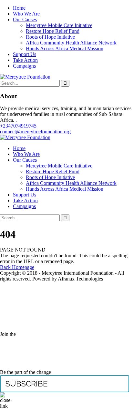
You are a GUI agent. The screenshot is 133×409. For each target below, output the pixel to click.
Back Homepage (17, 267)
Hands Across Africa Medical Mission (64, 48)
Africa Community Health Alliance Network (71, 42)
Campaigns (24, 66)
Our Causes (25, 19)
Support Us (24, 54)
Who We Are (26, 13)
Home (19, 8)
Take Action (25, 60)
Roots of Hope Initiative (50, 37)
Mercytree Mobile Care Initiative (59, 25)
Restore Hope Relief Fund (52, 31)
